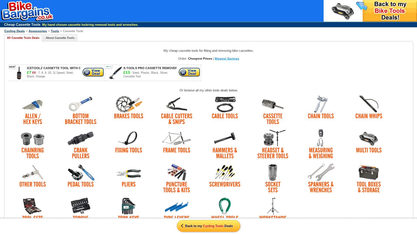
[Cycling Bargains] (28, 20)
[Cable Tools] (225, 110)
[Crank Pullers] (80, 144)
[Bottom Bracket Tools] (80, 110)
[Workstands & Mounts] (273, 212)
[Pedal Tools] (80, 178)
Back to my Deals (208, 226)
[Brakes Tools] (129, 110)
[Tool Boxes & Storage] (369, 178)
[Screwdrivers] (225, 178)
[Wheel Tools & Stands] (225, 212)
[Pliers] (129, 178)
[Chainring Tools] (32, 144)
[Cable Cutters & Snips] (177, 110)
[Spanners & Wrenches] (321, 178)
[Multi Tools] (369, 144)
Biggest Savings (227, 58)
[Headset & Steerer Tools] (273, 144)
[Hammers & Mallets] (225, 144)
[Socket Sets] (273, 178)
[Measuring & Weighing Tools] (321, 144)
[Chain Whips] (369, 110)
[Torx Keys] (129, 212)
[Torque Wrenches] (80, 212)
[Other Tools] (32, 178)
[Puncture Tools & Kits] (177, 178)
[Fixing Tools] (129, 144)
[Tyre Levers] (177, 212)
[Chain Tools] (321, 110)
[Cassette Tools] (273, 110)
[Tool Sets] (32, 212)
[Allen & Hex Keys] (32, 110)
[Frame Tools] (177, 144)
